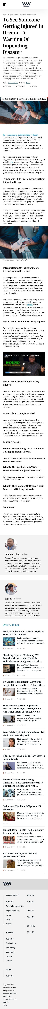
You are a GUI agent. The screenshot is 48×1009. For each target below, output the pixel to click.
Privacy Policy (7, 996)
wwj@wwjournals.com (9, 993)
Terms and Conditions (9, 999)
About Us (5, 1002)
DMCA (5, 1005)
